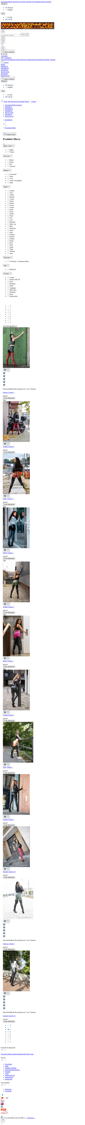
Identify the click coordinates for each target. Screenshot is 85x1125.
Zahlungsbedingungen (12, 1070)
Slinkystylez (14, 296)
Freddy (24, 1054)
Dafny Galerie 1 (8, 661)
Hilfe (6, 1066)
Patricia (12, 237)
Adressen (23, 60)
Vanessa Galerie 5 (9, 944)
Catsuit (12, 277)
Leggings (13, 288)
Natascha (13, 228)
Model (6, 187)
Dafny (12, 201)
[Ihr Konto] (3, 48)
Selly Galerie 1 (8, 767)
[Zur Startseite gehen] (27, 28)
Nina (11, 232)
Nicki (11, 230)
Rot (11, 164)
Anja (11, 193)
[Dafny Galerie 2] (16, 547)
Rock (11, 294)
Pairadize (13, 292)
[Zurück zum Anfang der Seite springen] (3, 1120)
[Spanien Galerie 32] (16, 991)
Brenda (12, 197)
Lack (11, 178)
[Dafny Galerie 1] (16, 656)
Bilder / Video (8, 146)
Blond (12, 160)
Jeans (11, 176)
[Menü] (3, 31)
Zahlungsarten (31, 60)
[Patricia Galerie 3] (16, 367)
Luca (11, 220)
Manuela (12, 222)
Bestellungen (40, 60)
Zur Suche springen (25, 2)
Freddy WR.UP (15, 279)
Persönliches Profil (14, 60)
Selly (11, 245)
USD (10, 17)
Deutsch (10, 8)
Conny (12, 199)
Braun (12, 162)
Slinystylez (30, 1054)
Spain (11, 247)
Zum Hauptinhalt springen (9, 2)
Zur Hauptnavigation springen (41, 2)
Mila (11, 226)
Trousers (6, 273)
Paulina (12, 239)
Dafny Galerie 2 (8, 553)
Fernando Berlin (6, 1054)
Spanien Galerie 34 (9, 872)
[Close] (1, 1123)
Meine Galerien (50, 60)
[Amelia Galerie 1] (16, 814)
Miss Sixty (13, 290)
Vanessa (12, 251)
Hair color (7, 156)
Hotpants (12, 284)
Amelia (11, 191)
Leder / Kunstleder (16, 180)
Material (6, 170)
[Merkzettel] (2, 45)
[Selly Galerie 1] (18, 762)
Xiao (11, 253)
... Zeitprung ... (30, 1118)
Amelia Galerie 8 (8, 446)
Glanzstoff (13, 174)
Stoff (11, 183)
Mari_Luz (13, 224)
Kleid (11, 286)
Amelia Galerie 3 (8, 607)
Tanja (11, 249)
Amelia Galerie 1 (8, 819)
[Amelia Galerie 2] (16, 710)
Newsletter (8, 1064)
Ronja (11, 241)
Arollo (14, 1054)
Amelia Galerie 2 (8, 715)
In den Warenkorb (9, 398)
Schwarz (12, 166)
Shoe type (7, 257)
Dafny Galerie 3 (8, 499)
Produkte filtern (10, 134)
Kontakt (7, 1072)
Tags (5, 265)
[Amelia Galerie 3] (16, 602)
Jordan (12, 214)
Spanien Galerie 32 (9, 1016)
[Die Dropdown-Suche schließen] (27, 34)
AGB (7, 1073)
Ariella (11, 195)
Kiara (11, 216)
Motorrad (13, 269)
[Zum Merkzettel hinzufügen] (6, 370)
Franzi (12, 205)
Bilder (12, 150)
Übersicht (4, 60)
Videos (12, 152)
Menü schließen (9, 52)
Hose (11, 282)
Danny (12, 203)
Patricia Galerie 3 (8, 392)
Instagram (8, 1089)
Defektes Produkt (10, 1068)
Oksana (12, 234)
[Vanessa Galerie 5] (18, 919)
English (10, 10)
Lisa (11, 218)
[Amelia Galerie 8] (16, 441)
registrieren (7, 58)
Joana (11, 211)
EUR (10, 19)
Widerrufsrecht (10, 1075)
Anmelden (4, 56)
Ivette (11, 209)
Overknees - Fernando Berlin (19, 261)
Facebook (8, 1091)
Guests (12, 207)
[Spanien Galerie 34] (16, 866)
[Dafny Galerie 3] (16, 493)
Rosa (11, 243)
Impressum (8, 1079)
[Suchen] (22, 34)
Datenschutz (9, 1077)
